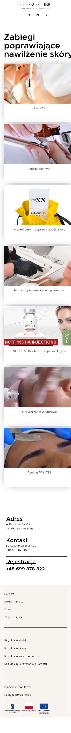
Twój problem (13, 617)
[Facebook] (29, 15)
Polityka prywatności (17, 695)
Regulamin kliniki (15, 640)
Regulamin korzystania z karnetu (25, 664)
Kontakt (9, 594)
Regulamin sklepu (15, 648)
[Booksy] (46, 15)
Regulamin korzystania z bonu (24, 656)
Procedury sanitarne (17, 687)
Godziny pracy (14, 602)
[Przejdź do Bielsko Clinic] (36, 5)
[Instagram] (37, 15)
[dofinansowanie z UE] (27, 715)
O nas (8, 609)
